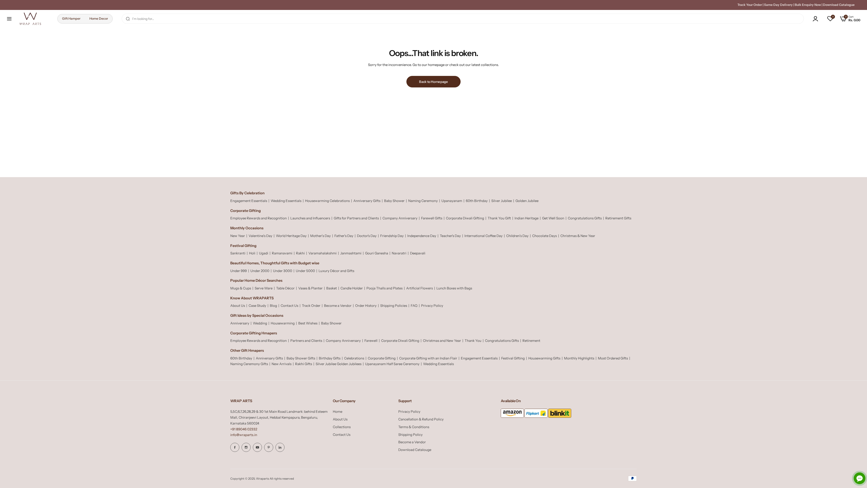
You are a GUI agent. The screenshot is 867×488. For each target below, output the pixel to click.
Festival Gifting (513, 358)
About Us (237, 305)
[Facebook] (234, 447)
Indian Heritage (526, 218)
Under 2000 (259, 271)
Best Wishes (307, 323)
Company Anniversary (399, 218)
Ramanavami (282, 253)
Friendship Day (392, 236)
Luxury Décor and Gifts (336, 271)
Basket (331, 288)
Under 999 (238, 271)
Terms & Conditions (413, 427)
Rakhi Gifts (303, 364)
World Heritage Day (291, 236)
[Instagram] (246, 447)
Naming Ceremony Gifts (249, 364)
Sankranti (237, 253)
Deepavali (417, 253)
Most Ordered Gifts (613, 358)
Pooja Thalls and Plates (384, 288)
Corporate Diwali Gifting (465, 218)
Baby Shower (394, 201)
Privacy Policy (432, 305)
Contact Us (289, 305)
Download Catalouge (414, 450)
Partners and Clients (306, 340)
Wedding (260, 323)
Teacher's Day (450, 236)
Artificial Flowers (419, 288)
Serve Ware (264, 288)
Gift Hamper (71, 18)
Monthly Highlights (579, 358)
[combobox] (463, 19)
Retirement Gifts (618, 218)
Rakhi (300, 253)
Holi (252, 253)
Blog (273, 305)
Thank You (473, 340)
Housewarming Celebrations (327, 201)
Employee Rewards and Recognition (258, 218)
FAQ (414, 305)
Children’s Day (517, 236)
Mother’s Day (320, 236)
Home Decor (98, 18)
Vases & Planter (310, 288)
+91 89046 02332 (243, 429)
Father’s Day (343, 236)
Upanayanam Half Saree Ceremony (392, 364)
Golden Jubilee (526, 201)
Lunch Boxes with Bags (454, 288)
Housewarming (283, 323)
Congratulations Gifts (585, 218)
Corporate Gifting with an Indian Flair (428, 358)
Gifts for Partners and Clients (356, 218)
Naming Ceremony (423, 201)
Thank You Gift (499, 218)
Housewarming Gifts (544, 358)
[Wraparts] (30, 18)
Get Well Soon (553, 218)
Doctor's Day (367, 236)
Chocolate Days (544, 236)
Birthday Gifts (329, 358)
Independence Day (421, 236)
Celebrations (354, 358)
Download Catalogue (839, 5)
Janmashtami (350, 253)
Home (337, 411)
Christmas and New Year (442, 340)
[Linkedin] (279, 447)
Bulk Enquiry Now (808, 5)
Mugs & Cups (240, 288)
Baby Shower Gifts (301, 358)
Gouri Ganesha (376, 253)
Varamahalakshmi (322, 253)
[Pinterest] (268, 447)
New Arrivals (281, 364)
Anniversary (239, 323)
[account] (816, 18)
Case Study (257, 305)
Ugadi (263, 253)
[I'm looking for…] (128, 19)
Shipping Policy (410, 434)
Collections (342, 427)
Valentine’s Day (260, 236)
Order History (366, 305)
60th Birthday (477, 201)
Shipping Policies (393, 305)
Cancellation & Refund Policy (421, 419)
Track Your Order (749, 5)
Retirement (531, 340)
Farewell (371, 340)
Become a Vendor (338, 305)
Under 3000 (282, 271)
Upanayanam (451, 201)
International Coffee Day (483, 236)
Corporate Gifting (382, 358)
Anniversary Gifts (366, 201)
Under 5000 (305, 271)
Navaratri (399, 253)
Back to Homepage (433, 82)
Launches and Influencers (310, 218)
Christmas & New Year (577, 236)
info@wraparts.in (243, 435)
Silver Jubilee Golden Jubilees (338, 364)
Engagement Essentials (248, 201)
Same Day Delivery (778, 5)
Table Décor (285, 288)
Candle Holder (351, 288)
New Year (237, 236)
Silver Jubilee (501, 201)
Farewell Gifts (431, 218)
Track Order (311, 305)
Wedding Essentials (286, 201)
